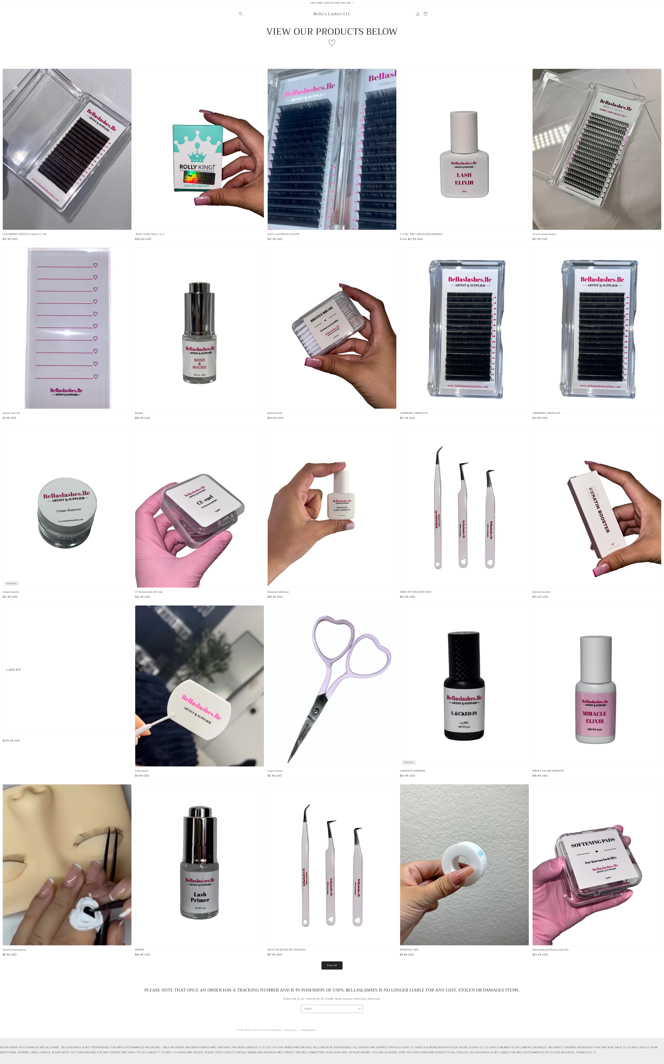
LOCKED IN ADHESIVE (412, 771)
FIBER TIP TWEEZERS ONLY (416, 592)
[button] (241, 14)
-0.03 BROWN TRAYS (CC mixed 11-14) (24, 234)
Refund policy (291, 1030)
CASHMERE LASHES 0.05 (546, 413)
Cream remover (11, 592)
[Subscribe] (359, 1009)
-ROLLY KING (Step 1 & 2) (149, 234)
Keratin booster (541, 592)
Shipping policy (308, 1030)
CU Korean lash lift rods (149, 592)
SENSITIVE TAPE (409, 949)
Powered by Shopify (272, 1030)
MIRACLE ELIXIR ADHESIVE (548, 771)
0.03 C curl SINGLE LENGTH (283, 234)
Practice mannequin (14, 949)
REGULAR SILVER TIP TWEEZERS (287, 949)
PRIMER (139, 949)
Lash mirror (142, 771)
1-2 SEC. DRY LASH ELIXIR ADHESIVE (421, 234)
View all (332, 965)
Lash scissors (275, 771)
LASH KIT (13, 670)
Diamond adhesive (278, 592)
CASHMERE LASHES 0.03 (414, 413)
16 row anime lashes (544, 234)
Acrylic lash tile (11, 413)
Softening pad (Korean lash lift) (550, 949)
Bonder (139, 413)
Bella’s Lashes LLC (253, 1030)
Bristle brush (275, 413)
